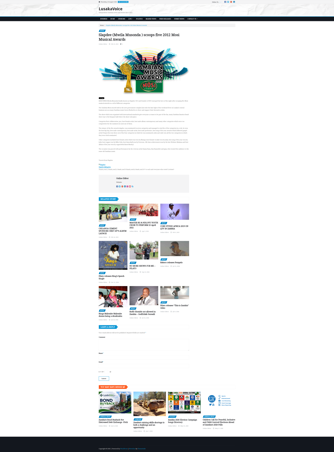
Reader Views (151, 19)
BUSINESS (103, 19)
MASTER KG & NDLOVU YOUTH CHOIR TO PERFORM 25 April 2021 (144, 225)
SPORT (112, 19)
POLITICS (139, 19)
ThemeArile (142, 449)
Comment (102, 337)
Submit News (179, 19)
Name (101, 353)
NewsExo (132, 449)
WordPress (124, 449)
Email (101, 362)
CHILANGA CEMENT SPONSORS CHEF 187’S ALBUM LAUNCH (112, 231)
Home (102, 25)
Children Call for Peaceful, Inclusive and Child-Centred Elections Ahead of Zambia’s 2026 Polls (219, 422)
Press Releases (165, 19)
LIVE (130, 19)
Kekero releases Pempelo (171, 262)
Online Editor (103, 44)
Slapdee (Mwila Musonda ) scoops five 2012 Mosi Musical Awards (126, 25)
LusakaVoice (110, 9)
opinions (121, 19)
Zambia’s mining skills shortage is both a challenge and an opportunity (148, 425)
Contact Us (192, 19)
